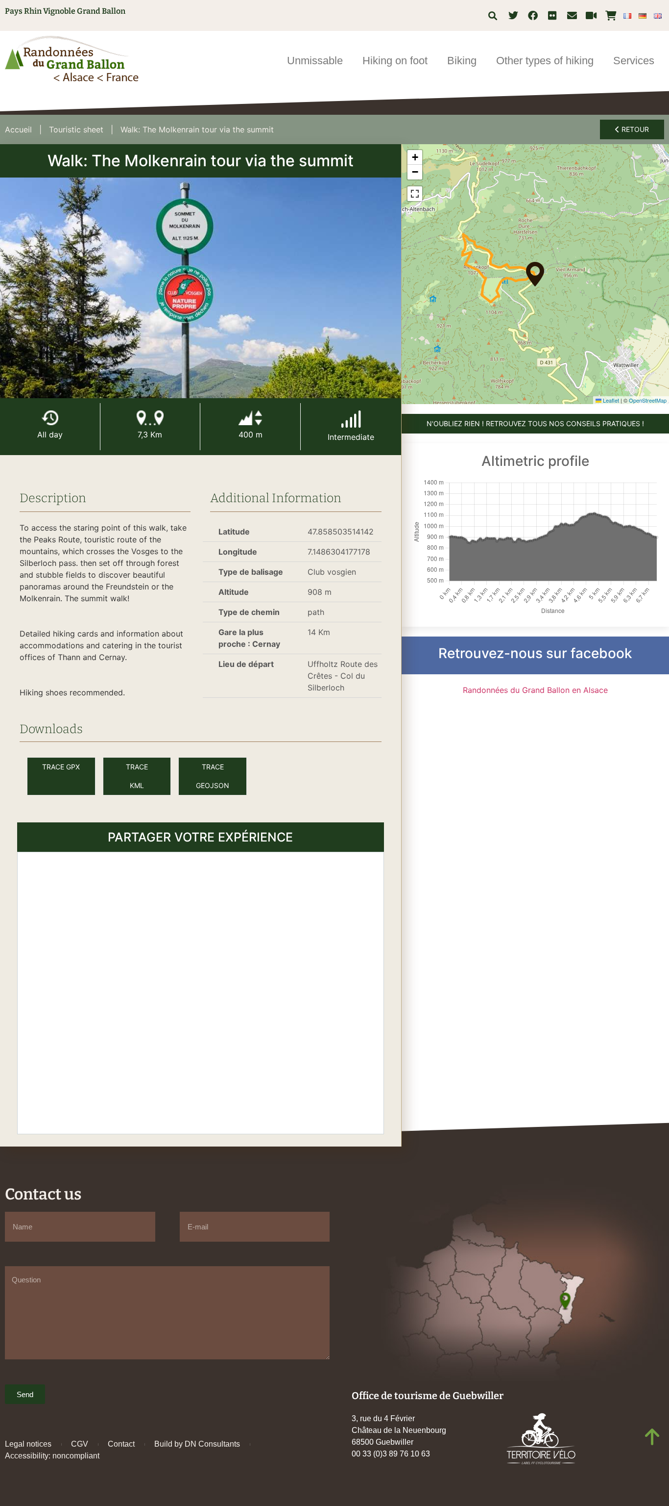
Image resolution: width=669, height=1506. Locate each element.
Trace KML (137, 776)
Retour (634, 129)
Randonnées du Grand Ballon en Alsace (535, 690)
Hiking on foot (395, 60)
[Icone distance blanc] (150, 417)
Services (633, 60)
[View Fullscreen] (414, 193)
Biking (462, 60)
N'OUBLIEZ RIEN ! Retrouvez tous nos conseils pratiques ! (535, 423)
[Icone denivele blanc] (250, 417)
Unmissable (315, 60)
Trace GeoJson (212, 776)
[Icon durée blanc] (50, 417)
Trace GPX (61, 767)
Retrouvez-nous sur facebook (535, 653)
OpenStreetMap (648, 400)
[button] (493, 15)
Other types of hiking (545, 60)
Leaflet (610, 400)
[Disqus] (200, 991)
